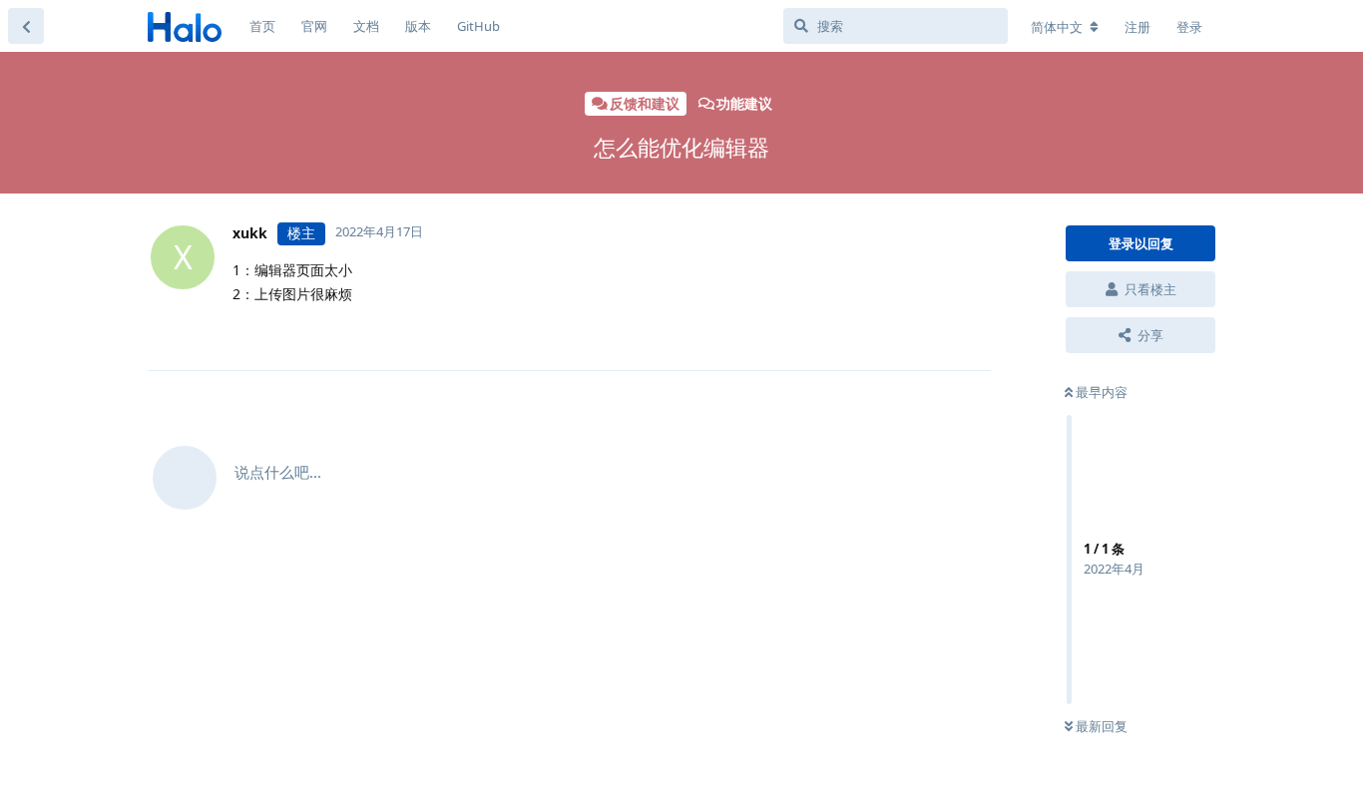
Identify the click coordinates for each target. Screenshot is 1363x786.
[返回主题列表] (26, 26)
